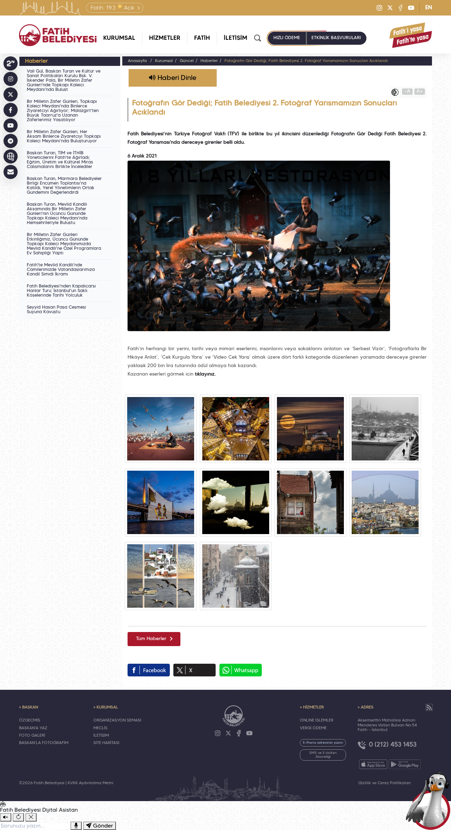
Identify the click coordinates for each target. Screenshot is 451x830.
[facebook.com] (149, 670)
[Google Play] (405, 764)
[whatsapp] (240, 670)
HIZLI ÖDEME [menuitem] (286, 38)
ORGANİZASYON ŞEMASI (117, 720)
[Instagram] (379, 8)
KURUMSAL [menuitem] (119, 38)
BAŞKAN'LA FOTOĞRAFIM (43, 743)
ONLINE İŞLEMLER (316, 720)
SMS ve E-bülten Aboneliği (323, 754)
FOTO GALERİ (32, 735)
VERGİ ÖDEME (313, 728)
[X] (390, 8)
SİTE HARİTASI (106, 743)
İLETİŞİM (101, 735)
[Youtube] (411, 8)
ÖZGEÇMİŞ (29, 720)
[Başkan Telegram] (11, 141)
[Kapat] (31, 817)
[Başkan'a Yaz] (11, 172)
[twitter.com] (194, 670)
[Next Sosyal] (11, 63)
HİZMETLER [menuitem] (164, 38)
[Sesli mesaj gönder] (76, 826)
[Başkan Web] (11, 156)
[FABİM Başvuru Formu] (430, 800)
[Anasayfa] (58, 35)
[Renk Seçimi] (396, 92)
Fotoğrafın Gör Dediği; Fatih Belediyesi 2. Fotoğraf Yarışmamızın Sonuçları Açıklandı (306, 61)
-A (407, 91)
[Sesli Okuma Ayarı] (5, 817)
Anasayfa (137, 61)
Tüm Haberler (151, 639)
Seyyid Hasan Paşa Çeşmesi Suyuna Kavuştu (56, 309)
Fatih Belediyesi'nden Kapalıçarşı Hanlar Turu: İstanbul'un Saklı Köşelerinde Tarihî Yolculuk (61, 291)
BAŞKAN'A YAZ (33, 728)
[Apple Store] (373, 764)
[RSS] (429, 707)
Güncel (187, 61)
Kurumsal (164, 61)
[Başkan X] (11, 94)
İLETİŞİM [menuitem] (235, 38)
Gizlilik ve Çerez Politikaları (384, 783)
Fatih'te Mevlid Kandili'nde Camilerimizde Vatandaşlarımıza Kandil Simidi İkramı (61, 270)
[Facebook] (400, 8)
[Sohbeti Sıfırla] (18, 817)
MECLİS (100, 728)
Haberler (209, 61)
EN (428, 7)
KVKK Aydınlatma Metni (90, 783)
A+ (419, 91)
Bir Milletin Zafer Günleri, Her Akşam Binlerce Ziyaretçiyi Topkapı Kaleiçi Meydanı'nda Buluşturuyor (64, 136)
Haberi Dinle (176, 78)
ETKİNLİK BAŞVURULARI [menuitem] (336, 38)
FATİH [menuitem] (202, 38)
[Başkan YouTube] (11, 125)
